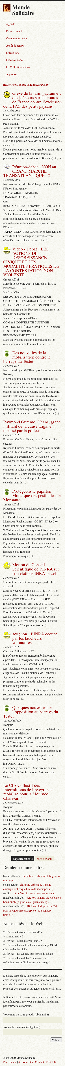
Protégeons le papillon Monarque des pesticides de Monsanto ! (32, 495)
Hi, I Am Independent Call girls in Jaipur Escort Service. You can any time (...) (30, 910)
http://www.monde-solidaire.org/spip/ (26, 84)
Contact (39, 1062)
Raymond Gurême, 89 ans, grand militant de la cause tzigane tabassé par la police (32, 426)
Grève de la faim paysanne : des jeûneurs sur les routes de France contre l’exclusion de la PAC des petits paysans (32, 99)
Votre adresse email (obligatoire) (21, 1027)
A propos (11, 74)
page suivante (44, 858)
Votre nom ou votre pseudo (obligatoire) (26, 1014)
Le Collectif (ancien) (18, 67)
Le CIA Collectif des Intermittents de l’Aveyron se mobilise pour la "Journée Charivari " (28, 791)
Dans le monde (14, 31)
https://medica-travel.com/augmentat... (35, 893)
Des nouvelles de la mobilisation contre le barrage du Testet (27, 357)
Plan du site (9, 1062)
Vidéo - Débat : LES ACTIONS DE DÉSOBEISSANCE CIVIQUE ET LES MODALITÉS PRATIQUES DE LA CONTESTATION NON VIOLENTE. (31, 262)
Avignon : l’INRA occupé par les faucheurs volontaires (35, 638)
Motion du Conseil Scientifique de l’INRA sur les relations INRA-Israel (35, 569)
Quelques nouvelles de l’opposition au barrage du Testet (30, 711)
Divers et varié (14, 60)
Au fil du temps (15, 45)
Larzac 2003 (13, 52)
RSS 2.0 (51, 1062)
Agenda (10, 24)
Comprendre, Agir (16, 38)
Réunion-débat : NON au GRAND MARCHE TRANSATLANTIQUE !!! (29, 171)
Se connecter (25, 1062)
